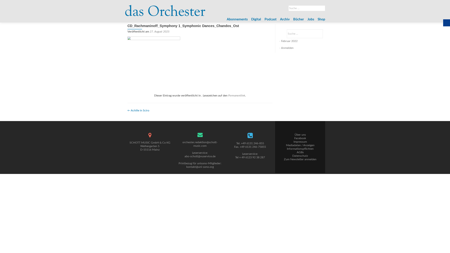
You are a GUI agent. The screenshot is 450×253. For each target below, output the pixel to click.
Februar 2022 (289, 41)
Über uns (300, 134)
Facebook (300, 138)
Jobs (310, 19)
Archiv (285, 19)
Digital (256, 19)
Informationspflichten (300, 148)
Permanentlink (236, 95)
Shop (321, 19)
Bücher (298, 19)
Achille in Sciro (138, 110)
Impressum (300, 141)
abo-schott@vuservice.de (200, 156)
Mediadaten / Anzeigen (300, 145)
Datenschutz (300, 155)
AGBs (300, 152)
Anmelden (287, 48)
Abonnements (237, 19)
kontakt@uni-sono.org (200, 167)
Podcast (271, 19)
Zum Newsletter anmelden (300, 159)
